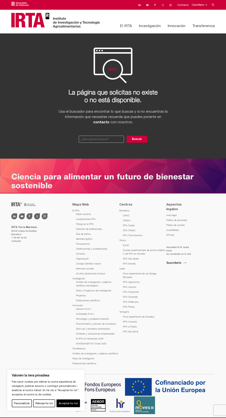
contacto (101, 122)
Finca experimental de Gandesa (138, 316)
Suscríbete (173, 263)
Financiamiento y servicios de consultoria (96, 323)
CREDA (126, 220)
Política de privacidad (176, 220)
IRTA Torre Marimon (132, 235)
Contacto (183, 5)
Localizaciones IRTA (86, 219)
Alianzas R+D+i (83, 308)
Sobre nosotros (83, 214)
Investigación (150, 26)
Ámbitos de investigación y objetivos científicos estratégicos (93, 284)
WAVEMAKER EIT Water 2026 (91, 343)
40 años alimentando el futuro (90, 273)
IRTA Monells (129, 263)
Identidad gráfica (84, 238)
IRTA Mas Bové (130, 331)
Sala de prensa (83, 233)
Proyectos (81, 295)
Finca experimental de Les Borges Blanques (140, 275)
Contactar (16, 241)
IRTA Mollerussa (131, 301)
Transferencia (203, 26)
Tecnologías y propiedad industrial (92, 318)
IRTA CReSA (129, 230)
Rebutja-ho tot (44, 403)
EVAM (126, 245)
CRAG (126, 215)
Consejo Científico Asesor (88, 263)
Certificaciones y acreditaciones (91, 248)
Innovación (177, 26)
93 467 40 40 (20, 237)
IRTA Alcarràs (129, 287)
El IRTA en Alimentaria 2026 (89, 338)
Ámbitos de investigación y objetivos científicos (95, 353)
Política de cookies (175, 225)
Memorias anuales (85, 268)
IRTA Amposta (130, 321)
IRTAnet (170, 234)
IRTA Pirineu (129, 306)
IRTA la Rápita (130, 326)
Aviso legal (171, 215)
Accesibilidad (172, 230)
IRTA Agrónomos (131, 282)
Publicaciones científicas (88, 300)
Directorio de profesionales (89, 228)
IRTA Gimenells (130, 296)
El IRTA (126, 26)
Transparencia (83, 243)
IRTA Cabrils (129, 225)
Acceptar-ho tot (68, 403)
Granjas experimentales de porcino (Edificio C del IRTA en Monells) (144, 252)
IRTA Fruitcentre (131, 291)
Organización (82, 258)
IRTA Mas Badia (131, 258)
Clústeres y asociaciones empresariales (95, 333)
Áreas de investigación (83, 358)
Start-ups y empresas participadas (93, 328)
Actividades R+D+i (85, 313)
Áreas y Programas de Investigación (93, 290)
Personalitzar (22, 403)
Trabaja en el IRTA (85, 224)
